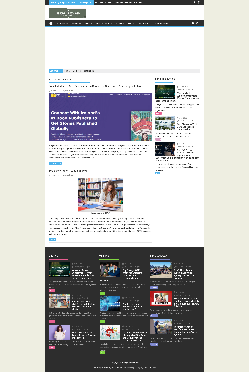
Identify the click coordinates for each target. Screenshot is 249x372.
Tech (102, 293)
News (98, 23)
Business (76, 23)
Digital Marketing (55, 163)
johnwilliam (68, 91)
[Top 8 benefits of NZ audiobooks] (100, 196)
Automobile (62, 23)
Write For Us (145, 23)
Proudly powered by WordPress (107, 367)
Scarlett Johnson (184, 90)
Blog (157, 173)
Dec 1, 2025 (78, 295)
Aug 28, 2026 (183, 87)
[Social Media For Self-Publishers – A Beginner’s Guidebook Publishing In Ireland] (100, 117)
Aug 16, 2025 (180, 292)
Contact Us (161, 23)
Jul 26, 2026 (182, 118)
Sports (88, 23)
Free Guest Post (79, 298)
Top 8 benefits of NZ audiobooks (68, 170)
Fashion (120, 23)
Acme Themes (150, 367)
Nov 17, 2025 (79, 326)
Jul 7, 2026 (182, 144)
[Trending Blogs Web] (51, 23)
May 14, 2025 (129, 326)
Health (108, 23)
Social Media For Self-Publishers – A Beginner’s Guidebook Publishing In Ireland (95, 86)
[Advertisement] (124, 47)
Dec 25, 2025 (180, 264)
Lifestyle (52, 239)
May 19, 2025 (129, 298)
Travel (131, 23)
